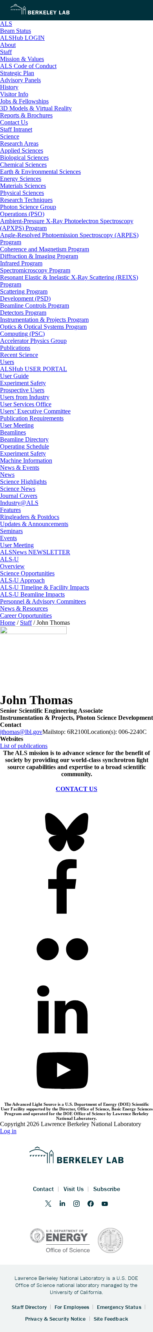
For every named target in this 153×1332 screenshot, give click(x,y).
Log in (8, 1131)
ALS (6, 23)
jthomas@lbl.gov (21, 731)
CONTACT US (76, 789)
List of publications (23, 746)
